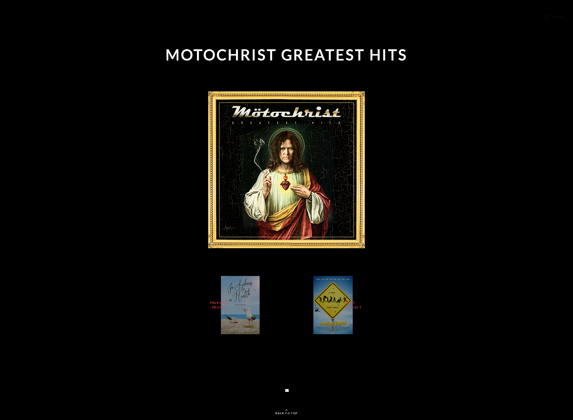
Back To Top (286, 413)
